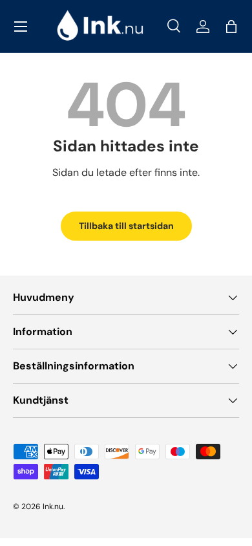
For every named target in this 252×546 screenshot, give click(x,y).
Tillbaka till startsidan (126, 226)
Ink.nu (53, 506)
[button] (231, 26)
